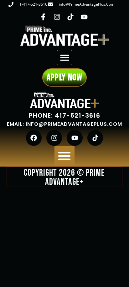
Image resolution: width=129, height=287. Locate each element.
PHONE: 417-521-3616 (64, 115)
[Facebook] (34, 138)
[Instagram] (54, 138)
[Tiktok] (95, 138)
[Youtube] (74, 138)
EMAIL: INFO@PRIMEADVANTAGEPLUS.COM (64, 124)
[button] (64, 57)
